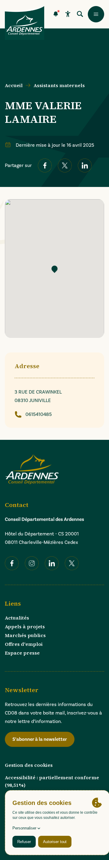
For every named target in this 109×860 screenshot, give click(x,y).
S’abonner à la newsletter (39, 739)
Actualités (17, 617)
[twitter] (65, 165)
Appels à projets (25, 626)
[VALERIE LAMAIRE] (54, 268)
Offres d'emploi (24, 644)
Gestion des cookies (29, 765)
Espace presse (22, 652)
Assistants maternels (59, 85)
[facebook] (45, 165)
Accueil (14, 85)
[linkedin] (85, 165)
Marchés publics (25, 635)
